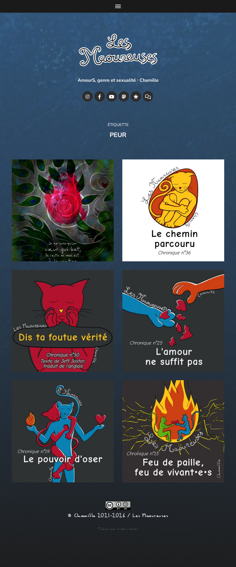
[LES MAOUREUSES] (118, 51)
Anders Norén (127, 529)
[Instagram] (87, 96)
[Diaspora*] (136, 96)
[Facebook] (99, 96)
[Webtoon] (148, 96)
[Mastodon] (124, 96)
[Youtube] (111, 96)
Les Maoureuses (150, 516)
